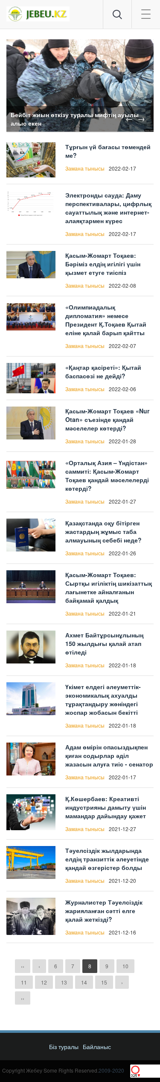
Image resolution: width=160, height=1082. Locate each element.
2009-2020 (111, 1070)
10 (125, 966)
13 (64, 982)
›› (22, 998)
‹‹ (22, 966)
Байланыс (97, 1046)
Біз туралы (64, 1046)
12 (44, 982)
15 (104, 982)
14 (84, 982)
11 (24, 982)
